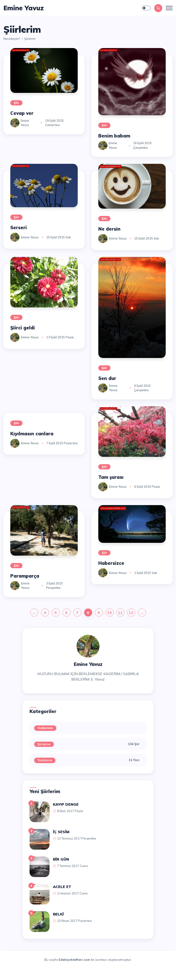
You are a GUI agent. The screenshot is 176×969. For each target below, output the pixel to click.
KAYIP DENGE (66, 804)
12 (131, 612)
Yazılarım (45, 760)
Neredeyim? (11, 38)
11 (120, 612)
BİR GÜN (61, 859)
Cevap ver (21, 113)
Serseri (18, 227)
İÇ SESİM (61, 831)
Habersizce (111, 563)
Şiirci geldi (22, 328)
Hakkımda (45, 728)
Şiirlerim (44, 744)
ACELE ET (62, 886)
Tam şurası (111, 477)
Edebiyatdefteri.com (74, 960)
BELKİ (58, 914)
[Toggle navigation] (169, 8)
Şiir (16, 103)
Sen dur (107, 378)
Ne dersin (109, 229)
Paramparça (24, 576)
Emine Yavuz (29, 237)
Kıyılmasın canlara (31, 433)
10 (109, 612)
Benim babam (114, 136)
